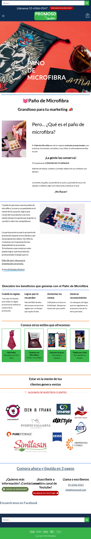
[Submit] (86, 3)
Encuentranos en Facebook (18, 503)
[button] (3, 16)
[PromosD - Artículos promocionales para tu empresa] (45, 16)
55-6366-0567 (76, 484)
